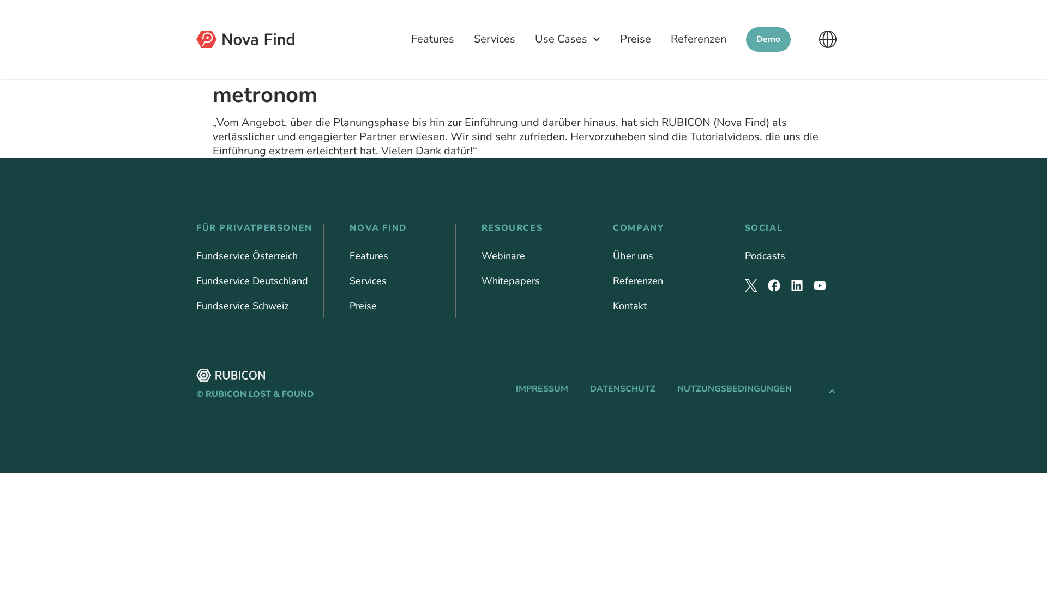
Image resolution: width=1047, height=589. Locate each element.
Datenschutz (622, 389)
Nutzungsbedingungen (734, 389)
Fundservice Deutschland (252, 280)
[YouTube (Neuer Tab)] (820, 285)
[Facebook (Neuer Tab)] (774, 285)
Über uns (633, 255)
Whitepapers (511, 280)
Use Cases (561, 39)
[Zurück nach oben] (832, 389)
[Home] (245, 39)
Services (494, 39)
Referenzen (698, 39)
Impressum (542, 389)
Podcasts (765, 255)
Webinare (503, 255)
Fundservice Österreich (247, 255)
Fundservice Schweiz (242, 305)
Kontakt (630, 305)
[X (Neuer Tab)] (751, 285)
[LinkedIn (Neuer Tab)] (797, 285)
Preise (635, 39)
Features (432, 39)
